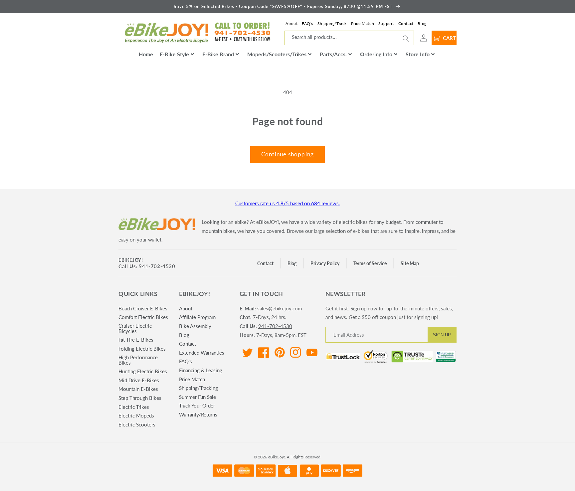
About (291, 23)
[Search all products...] (406, 39)
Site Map (410, 263)
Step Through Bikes (139, 398)
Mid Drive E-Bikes (138, 380)
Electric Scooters (136, 424)
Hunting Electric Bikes (142, 371)
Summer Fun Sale (197, 397)
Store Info (418, 54)
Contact (406, 23)
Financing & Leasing (200, 370)
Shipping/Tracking (198, 388)
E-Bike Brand (218, 54)
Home (146, 54)
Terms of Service (370, 263)
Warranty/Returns (198, 414)
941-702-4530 (275, 326)
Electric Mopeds (136, 415)
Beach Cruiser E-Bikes (142, 308)
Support (386, 23)
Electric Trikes (133, 407)
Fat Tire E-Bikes (135, 340)
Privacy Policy (324, 263)
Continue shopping (287, 154)
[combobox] (349, 38)
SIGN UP (442, 334)
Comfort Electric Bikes (143, 317)
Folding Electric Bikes (142, 349)
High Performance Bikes (138, 359)
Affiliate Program (197, 317)
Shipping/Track (332, 23)
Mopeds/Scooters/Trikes (276, 54)
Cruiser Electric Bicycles (135, 328)
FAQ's (307, 23)
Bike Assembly (195, 326)
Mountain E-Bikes (138, 389)
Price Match (362, 23)
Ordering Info (376, 54)
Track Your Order (197, 406)
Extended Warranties (201, 353)
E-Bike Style (174, 54)
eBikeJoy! (130, 260)
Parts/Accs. (333, 54)
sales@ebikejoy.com (279, 308)
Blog (422, 23)
